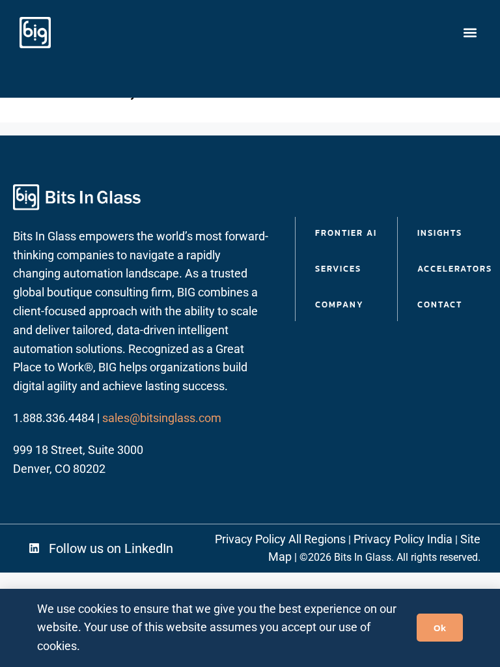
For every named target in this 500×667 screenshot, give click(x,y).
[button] (469, 33)
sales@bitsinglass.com (161, 418)
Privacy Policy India (403, 539)
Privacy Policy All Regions (280, 539)
